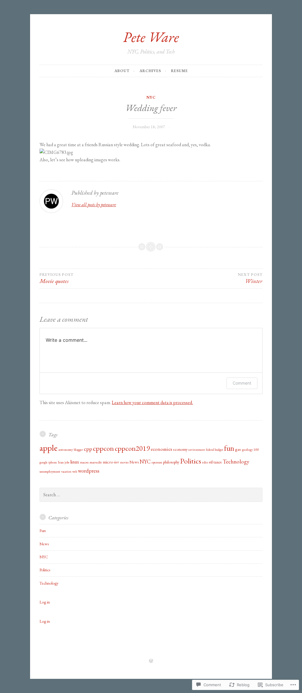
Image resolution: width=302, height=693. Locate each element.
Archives (150, 70)
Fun (43, 530)
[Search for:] (151, 494)
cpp (88, 449)
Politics (190, 461)
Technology (236, 461)
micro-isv (111, 462)
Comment (242, 382)
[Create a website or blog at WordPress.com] (151, 661)
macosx (84, 462)
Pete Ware (151, 36)
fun (229, 448)
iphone (52, 462)
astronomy (65, 449)
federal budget (214, 450)
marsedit (96, 462)
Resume (179, 70)
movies (124, 462)
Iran (61, 462)
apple (49, 447)
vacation (66, 471)
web (74, 471)
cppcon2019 (132, 448)
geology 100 (250, 449)
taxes (218, 462)
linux (74, 462)
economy (180, 449)
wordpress (88, 470)
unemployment (50, 471)
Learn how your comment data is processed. (152, 402)
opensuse (157, 462)
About (121, 70)
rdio (205, 462)
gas (238, 449)
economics (161, 449)
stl (211, 462)
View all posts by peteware (93, 204)
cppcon (103, 448)
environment (196, 450)
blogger (78, 450)
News (134, 462)
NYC (151, 97)
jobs (67, 462)
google (43, 462)
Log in (45, 602)
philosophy (171, 462)
